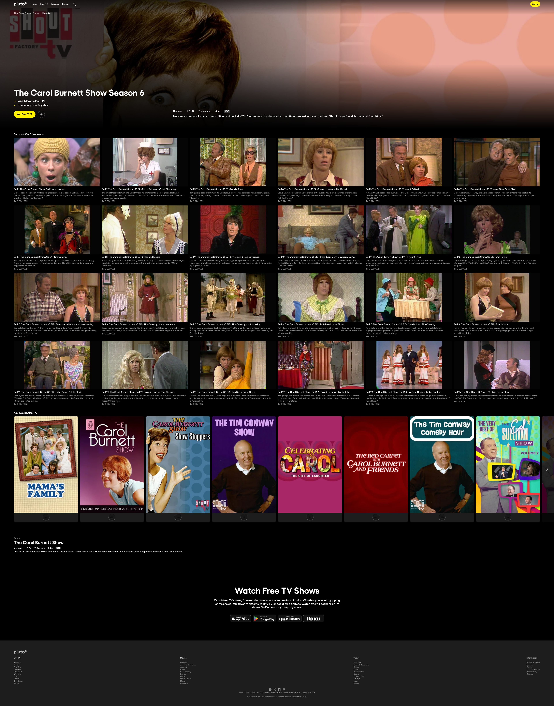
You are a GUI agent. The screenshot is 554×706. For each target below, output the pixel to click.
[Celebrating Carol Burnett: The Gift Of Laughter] (310, 469)
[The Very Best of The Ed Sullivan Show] (508, 469)
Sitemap (530, 674)
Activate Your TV (533, 670)
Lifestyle (357, 679)
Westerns (17, 674)
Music (182, 681)
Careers (530, 665)
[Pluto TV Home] (20, 4)
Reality (16, 683)
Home (33, 4)
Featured (17, 663)
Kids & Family (185, 679)
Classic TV (18, 672)
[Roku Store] (313, 618)
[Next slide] (547, 469)
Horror (182, 676)
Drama (16, 679)
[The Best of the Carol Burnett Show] (112, 469)
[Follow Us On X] (274, 689)
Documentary (185, 672)
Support (530, 667)
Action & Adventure (188, 665)
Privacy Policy (256, 692)
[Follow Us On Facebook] (279, 689)
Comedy (17, 670)
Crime (182, 670)
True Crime (18, 681)
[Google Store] (264, 618)
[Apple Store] (240, 618)
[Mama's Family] (46, 469)
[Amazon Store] (290, 618)
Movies (55, 4)
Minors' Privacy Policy (291, 692)
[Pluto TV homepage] (20, 652)
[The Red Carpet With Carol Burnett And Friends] (376, 469)
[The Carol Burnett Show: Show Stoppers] (178, 469)
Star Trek (17, 667)
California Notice (308, 692)
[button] (29, 134)
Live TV (44, 4)
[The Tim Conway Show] (244, 469)
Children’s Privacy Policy (272, 692)
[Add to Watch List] (41, 114)
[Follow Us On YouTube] (270, 689)
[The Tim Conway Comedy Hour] (442, 469)
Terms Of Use (244, 692)
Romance (184, 683)
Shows (65, 4)
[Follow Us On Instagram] (283, 689)
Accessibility (532, 672)
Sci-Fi (16, 676)
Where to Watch (533, 663)
